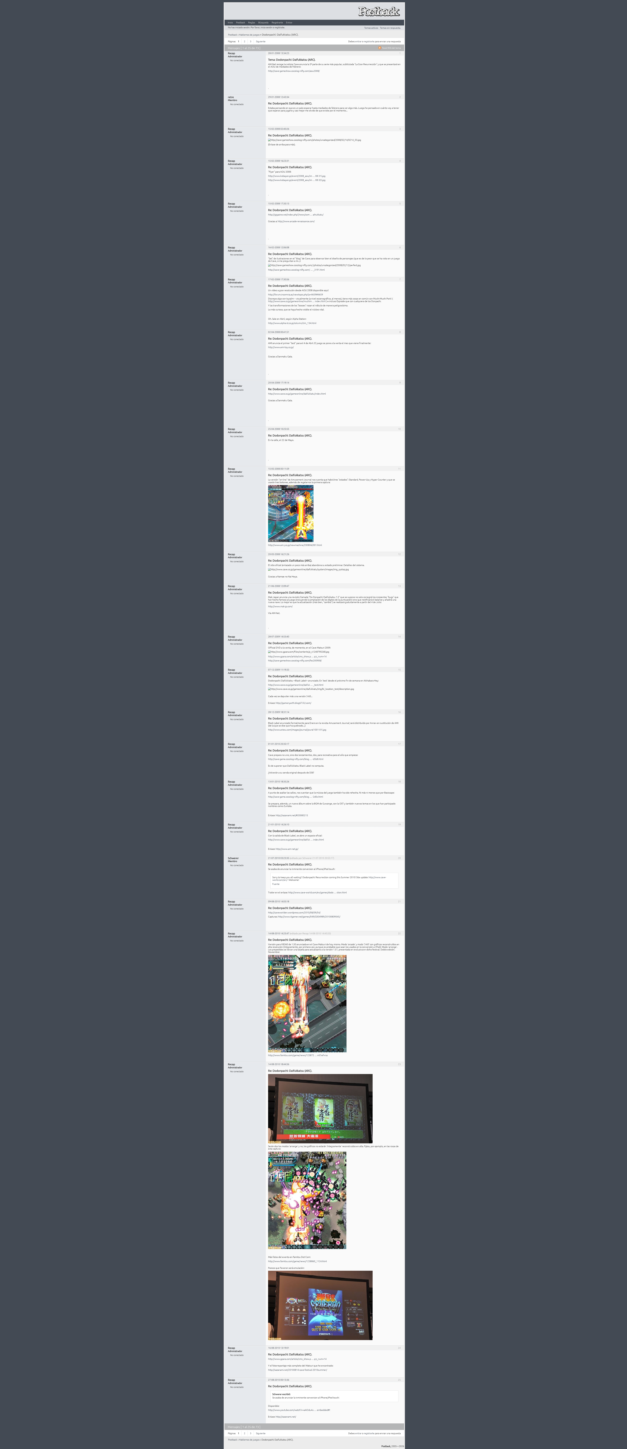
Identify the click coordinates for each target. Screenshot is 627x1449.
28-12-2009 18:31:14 (278, 712)
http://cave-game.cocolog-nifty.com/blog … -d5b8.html (295, 759)
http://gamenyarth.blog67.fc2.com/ (293, 702)
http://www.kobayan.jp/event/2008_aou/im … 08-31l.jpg (296, 175)
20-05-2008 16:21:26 (278, 554)
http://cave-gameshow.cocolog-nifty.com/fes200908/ (295, 660)
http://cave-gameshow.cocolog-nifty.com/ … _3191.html (296, 269)
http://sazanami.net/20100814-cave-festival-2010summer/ (297, 1369)
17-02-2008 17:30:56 (278, 279)
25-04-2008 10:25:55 (278, 428)
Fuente (276, 883)
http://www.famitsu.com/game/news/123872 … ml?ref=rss (298, 1055)
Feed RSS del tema (391, 47)
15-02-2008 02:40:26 (278, 128)
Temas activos (371, 27)
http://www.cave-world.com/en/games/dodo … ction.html (317, 892)
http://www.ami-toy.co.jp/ (281, 347)
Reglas (251, 22)
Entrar (289, 22)
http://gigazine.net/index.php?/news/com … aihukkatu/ (295, 214)
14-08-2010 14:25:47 (278, 933)
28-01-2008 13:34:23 (278, 53)
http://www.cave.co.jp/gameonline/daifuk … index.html (296, 839)
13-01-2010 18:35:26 (278, 781)
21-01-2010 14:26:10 (278, 824)
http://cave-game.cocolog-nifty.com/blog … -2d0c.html (295, 796)
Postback (240, 22)
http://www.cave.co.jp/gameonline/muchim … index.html (297, 301)
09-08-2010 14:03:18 (278, 901)
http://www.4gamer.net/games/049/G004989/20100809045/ (309, 916)
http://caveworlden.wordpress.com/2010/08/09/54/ (294, 912)
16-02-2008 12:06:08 (278, 247)
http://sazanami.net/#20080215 (292, 815)
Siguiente (260, 41)
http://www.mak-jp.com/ (280, 606)
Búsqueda (263, 22)
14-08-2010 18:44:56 (278, 1064)
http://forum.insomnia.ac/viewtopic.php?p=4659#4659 (295, 294)
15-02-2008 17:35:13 (278, 203)
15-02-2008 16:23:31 (278, 160)
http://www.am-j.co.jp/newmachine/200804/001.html (295, 545)
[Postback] (379, 11)
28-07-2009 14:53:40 (278, 636)
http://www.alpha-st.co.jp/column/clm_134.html (292, 323)
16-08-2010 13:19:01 (278, 1347)
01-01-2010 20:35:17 (278, 743)
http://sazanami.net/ (286, 1416)
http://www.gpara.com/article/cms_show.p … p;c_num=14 (297, 656)
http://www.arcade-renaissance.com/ (296, 221)
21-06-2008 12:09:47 (278, 585)
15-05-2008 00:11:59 (278, 468)
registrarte (369, 41)
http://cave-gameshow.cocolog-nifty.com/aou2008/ (294, 70)
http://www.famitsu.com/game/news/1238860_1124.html (297, 1261)
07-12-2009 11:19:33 (278, 669)
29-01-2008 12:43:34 (278, 97)
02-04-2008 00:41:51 (278, 332)
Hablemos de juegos (249, 34)
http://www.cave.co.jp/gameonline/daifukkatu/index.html (297, 393)
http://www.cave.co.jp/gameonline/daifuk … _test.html (295, 684)
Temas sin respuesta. (390, 27)
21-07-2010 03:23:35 (278, 858)
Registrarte (277, 22)
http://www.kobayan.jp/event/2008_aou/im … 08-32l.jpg (296, 180)
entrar (358, 41)
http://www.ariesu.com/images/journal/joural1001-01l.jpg (297, 729)
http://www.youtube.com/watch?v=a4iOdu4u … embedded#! (299, 1409)
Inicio (230, 22)
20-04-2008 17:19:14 (278, 382)
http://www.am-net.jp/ (287, 848)
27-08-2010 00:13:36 (278, 1379)
